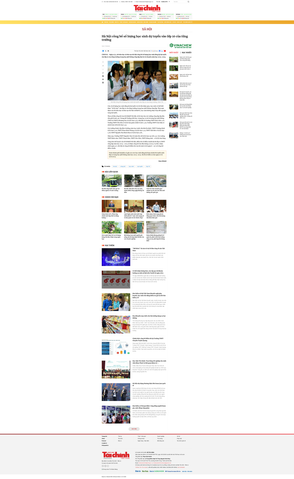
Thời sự (106, 22)
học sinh (131, 166)
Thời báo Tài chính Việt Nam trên (142, 51)
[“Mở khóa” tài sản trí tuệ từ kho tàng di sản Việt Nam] (116, 257)
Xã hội (174, 22)
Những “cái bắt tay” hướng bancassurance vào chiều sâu (185, 134)
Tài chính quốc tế (187, 22)
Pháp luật (179, 22)
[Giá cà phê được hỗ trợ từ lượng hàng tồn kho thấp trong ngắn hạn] (112, 227)
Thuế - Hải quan (124, 22)
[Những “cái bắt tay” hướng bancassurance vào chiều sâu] (173, 135)
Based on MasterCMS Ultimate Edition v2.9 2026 (114, 476)
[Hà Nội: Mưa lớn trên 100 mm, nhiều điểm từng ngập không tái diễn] (134, 181)
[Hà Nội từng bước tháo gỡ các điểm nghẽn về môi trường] (112, 181)
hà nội (115, 166)
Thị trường (160, 22)
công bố (122, 166)
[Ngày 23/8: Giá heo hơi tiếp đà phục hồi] (173, 77)
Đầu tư (117, 22)
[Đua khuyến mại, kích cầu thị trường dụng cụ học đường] (116, 325)
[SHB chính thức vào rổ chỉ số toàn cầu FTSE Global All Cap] (173, 85)
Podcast (104, 440)
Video (103, 438)
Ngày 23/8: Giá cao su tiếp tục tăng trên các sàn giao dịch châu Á (185, 67)
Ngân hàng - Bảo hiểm (142, 22)
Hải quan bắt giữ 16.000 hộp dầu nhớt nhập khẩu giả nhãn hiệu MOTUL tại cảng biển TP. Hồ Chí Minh (186, 125)
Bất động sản (167, 22)
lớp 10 (148, 166)
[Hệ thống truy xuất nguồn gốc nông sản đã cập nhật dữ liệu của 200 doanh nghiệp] (134, 227)
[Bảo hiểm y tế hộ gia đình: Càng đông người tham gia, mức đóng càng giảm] (116, 415)
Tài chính (111, 22)
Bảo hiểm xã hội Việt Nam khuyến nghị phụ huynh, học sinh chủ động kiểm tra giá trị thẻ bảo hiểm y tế (149, 295)
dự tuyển (140, 166)
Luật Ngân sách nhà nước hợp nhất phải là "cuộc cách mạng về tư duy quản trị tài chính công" (134, 215)
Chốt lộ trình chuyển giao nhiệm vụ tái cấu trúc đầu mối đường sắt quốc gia (155, 190)
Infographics (105, 445)
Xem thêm (134, 428)
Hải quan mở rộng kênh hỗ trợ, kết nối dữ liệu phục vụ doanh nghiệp (186, 106)
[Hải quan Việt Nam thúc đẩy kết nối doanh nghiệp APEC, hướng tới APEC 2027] (173, 115)
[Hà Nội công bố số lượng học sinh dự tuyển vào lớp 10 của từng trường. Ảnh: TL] (137, 99)
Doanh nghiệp (152, 22)
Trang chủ (104, 436)
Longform (104, 443)
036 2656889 (181, 467)
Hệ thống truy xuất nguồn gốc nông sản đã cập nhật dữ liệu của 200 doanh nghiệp (134, 237)
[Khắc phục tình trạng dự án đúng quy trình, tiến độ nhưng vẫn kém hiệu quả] (156, 206)
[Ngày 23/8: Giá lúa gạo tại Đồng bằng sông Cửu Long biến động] (173, 59)
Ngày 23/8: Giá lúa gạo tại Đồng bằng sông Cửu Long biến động (186, 58)
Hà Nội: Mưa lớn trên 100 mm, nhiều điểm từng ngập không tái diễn (134, 190)
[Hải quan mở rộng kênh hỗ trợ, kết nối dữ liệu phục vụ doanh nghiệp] (173, 107)
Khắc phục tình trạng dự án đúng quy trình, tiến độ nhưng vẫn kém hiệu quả (155, 215)
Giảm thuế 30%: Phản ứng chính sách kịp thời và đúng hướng (110, 215)
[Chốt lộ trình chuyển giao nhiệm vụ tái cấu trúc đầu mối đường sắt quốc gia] (156, 181)
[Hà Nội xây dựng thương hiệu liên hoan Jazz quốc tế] (116, 392)
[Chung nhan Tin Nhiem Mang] (110, 469)
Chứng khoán (132, 22)
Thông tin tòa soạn (141, 467)
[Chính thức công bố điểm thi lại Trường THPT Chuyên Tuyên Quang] (116, 347)
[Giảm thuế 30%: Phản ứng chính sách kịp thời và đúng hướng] (112, 206)
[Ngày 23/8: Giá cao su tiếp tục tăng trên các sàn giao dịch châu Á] (173, 68)
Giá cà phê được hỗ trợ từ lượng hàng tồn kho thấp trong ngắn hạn (111, 237)
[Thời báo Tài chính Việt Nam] (147, 8)
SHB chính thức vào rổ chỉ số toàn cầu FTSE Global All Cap (185, 84)
